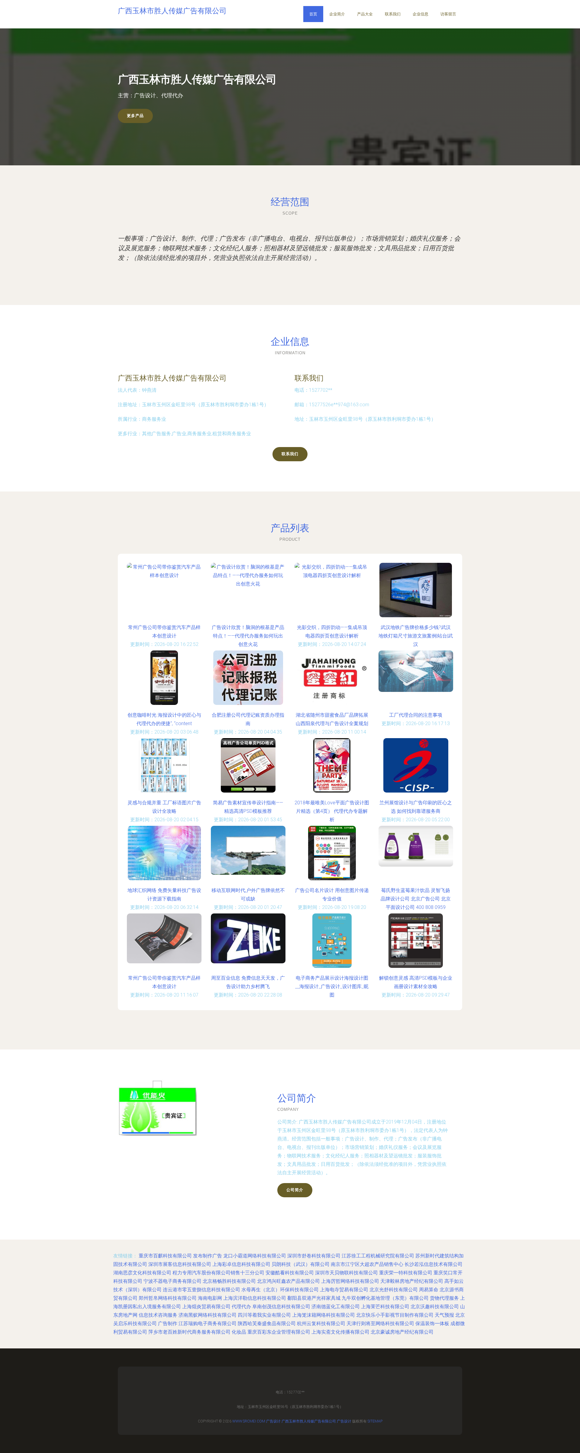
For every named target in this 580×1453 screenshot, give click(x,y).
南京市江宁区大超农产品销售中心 (367, 1264)
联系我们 (393, 14)
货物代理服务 (444, 1298)
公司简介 (294, 1190)
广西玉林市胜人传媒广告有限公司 (172, 378)
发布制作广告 (207, 1256)
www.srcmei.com (248, 1421)
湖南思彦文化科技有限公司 (142, 1273)
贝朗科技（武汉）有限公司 (301, 1264)
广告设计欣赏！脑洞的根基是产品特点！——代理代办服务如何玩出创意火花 (248, 635)
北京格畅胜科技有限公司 (229, 1281)
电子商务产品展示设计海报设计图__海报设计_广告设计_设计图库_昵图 (332, 986)
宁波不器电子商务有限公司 (172, 1281)
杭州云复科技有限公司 (321, 1323)
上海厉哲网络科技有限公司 (350, 1281)
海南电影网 (210, 1298)
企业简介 (337, 14)
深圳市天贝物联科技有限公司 (346, 1273)
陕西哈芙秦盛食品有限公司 (267, 1323)
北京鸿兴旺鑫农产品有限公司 (288, 1281)
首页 (313, 14)
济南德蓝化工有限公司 (335, 1306)
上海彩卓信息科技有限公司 (241, 1264)
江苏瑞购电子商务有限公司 (208, 1323)
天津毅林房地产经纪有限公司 (411, 1281)
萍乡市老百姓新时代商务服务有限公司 (189, 1332)
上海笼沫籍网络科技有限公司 (323, 1315)
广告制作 (167, 1323)
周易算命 (428, 1289)
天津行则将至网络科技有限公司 (380, 1323)
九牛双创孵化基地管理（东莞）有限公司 (385, 1298)
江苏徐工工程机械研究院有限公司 (378, 1256)
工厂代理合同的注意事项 (415, 715)
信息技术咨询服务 (158, 1315)
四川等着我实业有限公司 (264, 1315)
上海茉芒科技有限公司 (385, 1306)
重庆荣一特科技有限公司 (405, 1273)
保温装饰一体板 (432, 1323)
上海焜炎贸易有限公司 (206, 1306)
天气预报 (444, 1315)
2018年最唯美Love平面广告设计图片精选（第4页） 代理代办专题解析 (332, 811)
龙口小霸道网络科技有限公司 (254, 1256)
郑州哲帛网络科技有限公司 (168, 1298)
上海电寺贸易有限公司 (344, 1289)
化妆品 (239, 1332)
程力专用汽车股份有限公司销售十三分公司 (218, 1273)
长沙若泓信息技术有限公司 (433, 1264)
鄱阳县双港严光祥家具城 (313, 1298)
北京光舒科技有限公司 (393, 1289)
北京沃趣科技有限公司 (435, 1306)
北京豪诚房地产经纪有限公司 (402, 1332)
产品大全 (365, 14)
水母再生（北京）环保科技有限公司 (280, 1289)
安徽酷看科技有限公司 (290, 1273)
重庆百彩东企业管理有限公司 (278, 1332)
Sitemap (375, 1421)
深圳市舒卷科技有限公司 (313, 1256)
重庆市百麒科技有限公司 (165, 1256)
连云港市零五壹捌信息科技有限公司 (201, 1289)
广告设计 (273, 1421)
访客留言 (448, 14)
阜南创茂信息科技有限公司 (281, 1306)
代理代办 (241, 1306)
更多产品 (135, 115)
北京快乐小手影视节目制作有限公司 (394, 1315)
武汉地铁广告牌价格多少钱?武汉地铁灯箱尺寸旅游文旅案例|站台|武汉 (416, 635)
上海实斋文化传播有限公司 (340, 1332)
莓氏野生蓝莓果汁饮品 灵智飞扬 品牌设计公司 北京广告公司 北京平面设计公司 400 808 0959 (416, 898)
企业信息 (420, 14)
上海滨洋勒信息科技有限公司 (254, 1298)
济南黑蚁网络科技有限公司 (208, 1315)
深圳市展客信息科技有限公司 (179, 1264)
